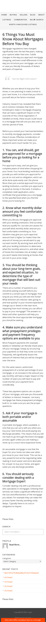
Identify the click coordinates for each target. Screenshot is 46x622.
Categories (6, 558)
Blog (32, 15)
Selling (23, 15)
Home (4, 15)
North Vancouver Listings (23, 24)
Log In (30, 612)
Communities (20, 20)
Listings (7, 20)
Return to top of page (23, 618)
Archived (8, 577)
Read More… (15, 544)
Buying (13, 15)
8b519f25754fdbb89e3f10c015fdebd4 (21, 573)
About (41, 15)
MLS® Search (37, 20)
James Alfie (23, 7)
